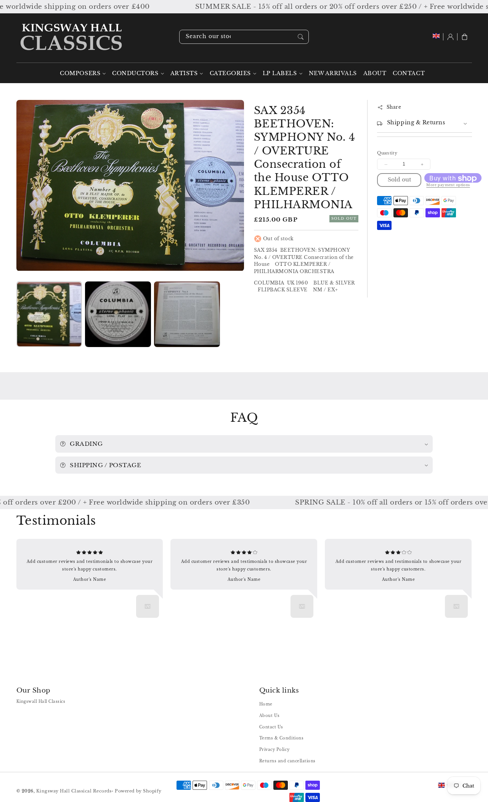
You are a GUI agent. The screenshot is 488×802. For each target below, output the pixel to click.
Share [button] (394, 107)
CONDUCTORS (135, 73)
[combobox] (244, 37)
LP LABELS (280, 73)
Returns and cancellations (287, 761)
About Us (269, 715)
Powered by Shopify (138, 791)
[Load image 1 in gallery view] (49, 314)
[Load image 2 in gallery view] (118, 314)
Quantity (387, 153)
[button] (465, 37)
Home (266, 704)
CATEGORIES (230, 73)
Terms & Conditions (281, 738)
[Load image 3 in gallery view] (187, 314)
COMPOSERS (80, 73)
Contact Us (271, 727)
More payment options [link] (448, 185)
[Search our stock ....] (301, 37)
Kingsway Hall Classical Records (74, 791)
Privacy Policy (274, 749)
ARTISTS (184, 73)
